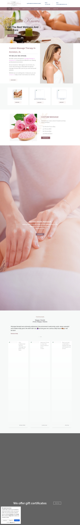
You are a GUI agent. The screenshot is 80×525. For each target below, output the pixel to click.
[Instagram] (72, 9)
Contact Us (55, 8)
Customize (5, 520)
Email (57, 2)
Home (9, 8)
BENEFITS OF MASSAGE (27, 8)
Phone (46, 2)
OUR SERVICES (16, 8)
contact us (11, 74)
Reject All (11, 520)
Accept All (17, 520)
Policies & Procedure (46, 8)
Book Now (36, 8)
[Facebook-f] (70, 9)
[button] (12, 35)
